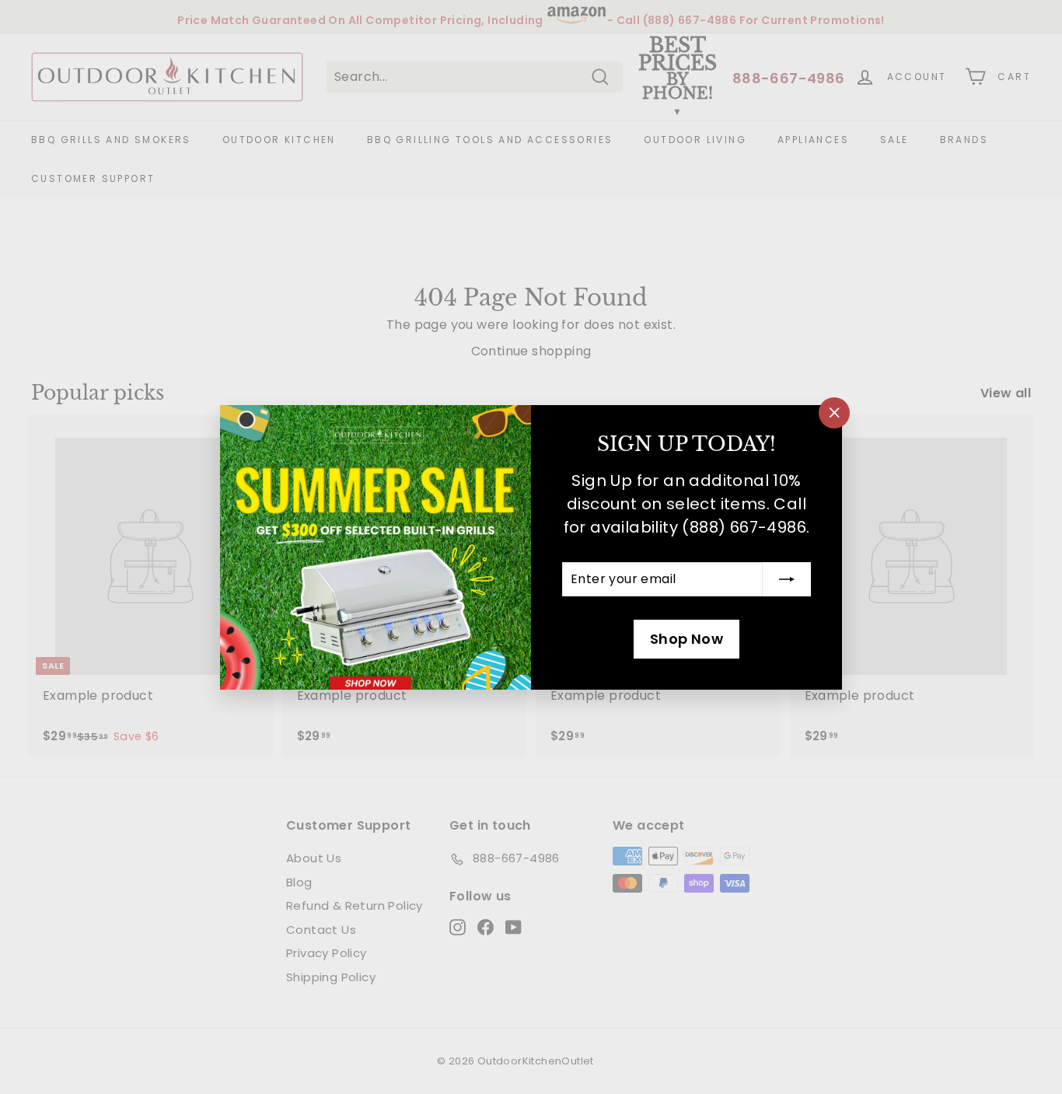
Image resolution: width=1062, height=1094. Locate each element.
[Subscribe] (787, 579)
